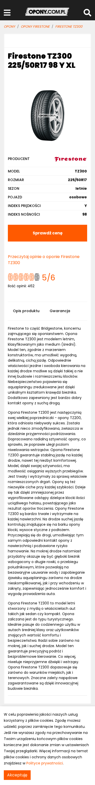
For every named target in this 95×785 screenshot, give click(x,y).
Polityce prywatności (44, 763)
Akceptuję (17, 775)
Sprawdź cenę (48, 233)
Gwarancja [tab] (60, 310)
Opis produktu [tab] (26, 310)
